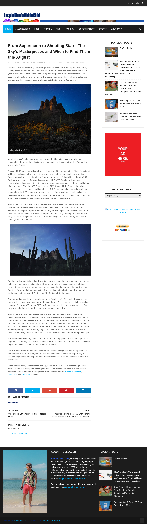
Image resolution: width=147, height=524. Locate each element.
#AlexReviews (22, 29)
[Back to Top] (142, 520)
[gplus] (137, 3)
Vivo (73, 63)
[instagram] (142, 3)
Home (8, 29)
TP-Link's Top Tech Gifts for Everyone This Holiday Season (130, 117)
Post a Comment (19, 433)
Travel (48, 29)
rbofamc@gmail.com (74, 487)
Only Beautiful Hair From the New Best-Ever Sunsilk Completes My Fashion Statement (123, 88)
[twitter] (133, 3)
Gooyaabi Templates (52, 520)
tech (68, 63)
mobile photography (47, 63)
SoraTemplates (21, 520)
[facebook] (128, 3)
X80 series (80, 63)
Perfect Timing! (127, 48)
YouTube (26, 375)
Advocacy (116, 29)
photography (61, 63)
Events (103, 29)
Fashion (70, 29)
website (67, 372)
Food (37, 29)
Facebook (76, 372)
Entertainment (87, 29)
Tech (58, 29)
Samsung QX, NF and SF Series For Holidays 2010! (130, 103)
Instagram (12, 375)
